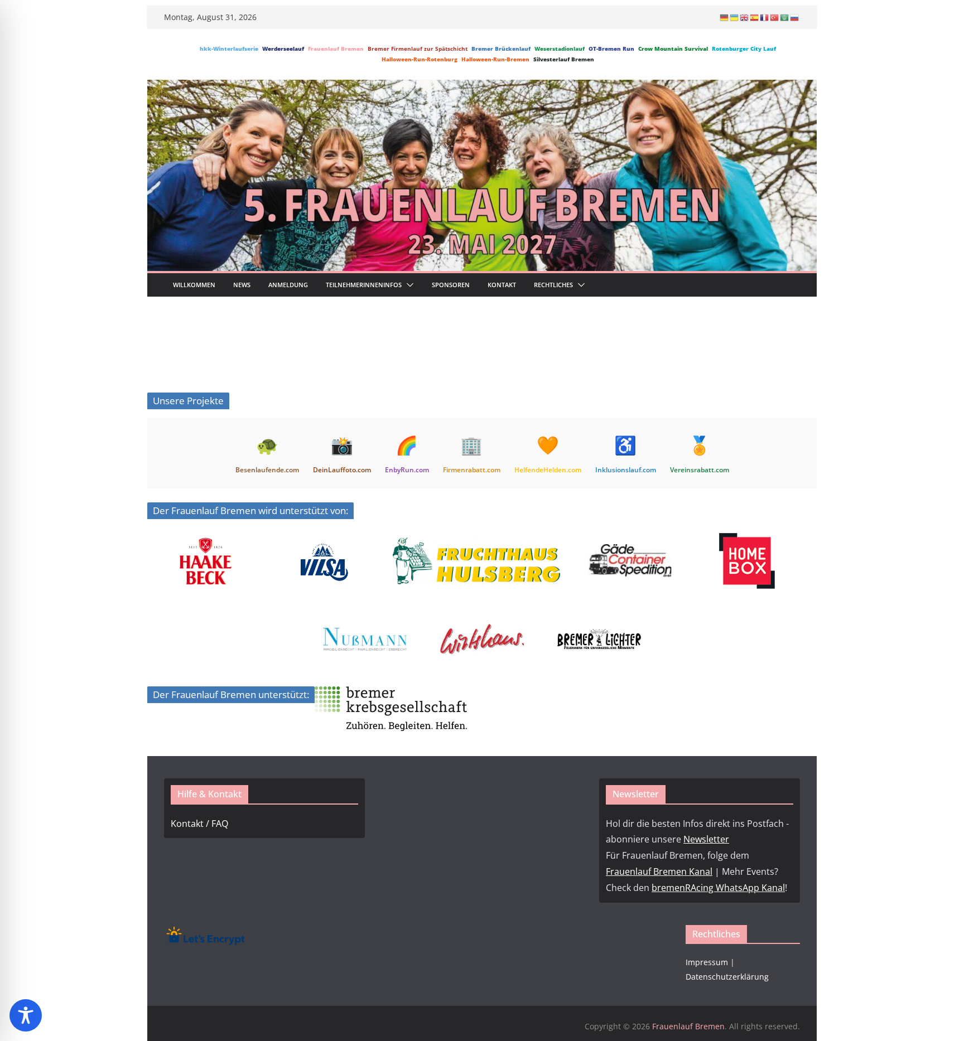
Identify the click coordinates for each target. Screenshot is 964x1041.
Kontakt (502, 284)
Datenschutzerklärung (727, 976)
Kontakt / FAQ (199, 823)
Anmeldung (288, 284)
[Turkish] (775, 17)
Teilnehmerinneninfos (364, 284)
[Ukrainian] (735, 17)
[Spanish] (755, 17)
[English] (745, 17)
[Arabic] (785, 17)
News (241, 284)
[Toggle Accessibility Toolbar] (25, 1015)
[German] (725, 17)
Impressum (707, 962)
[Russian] (795, 17)
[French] (765, 17)
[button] (408, 285)
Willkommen (194, 284)
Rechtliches (553, 284)
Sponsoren (451, 284)
